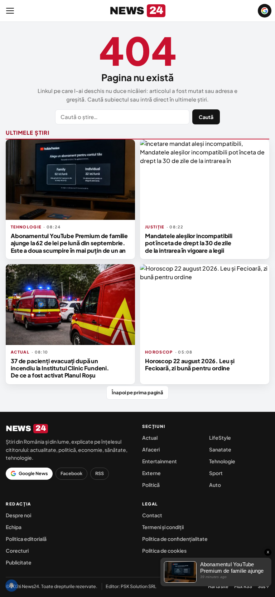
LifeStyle (220, 437)
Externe (151, 473)
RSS (99, 473)
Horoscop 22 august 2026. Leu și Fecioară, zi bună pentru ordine (190, 364)
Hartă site (218, 586)
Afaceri (151, 449)
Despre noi (18, 515)
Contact (152, 515)
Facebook (71, 473)
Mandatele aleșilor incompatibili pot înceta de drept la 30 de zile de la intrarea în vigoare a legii (188, 243)
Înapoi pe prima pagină (137, 392)
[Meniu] (10, 11)
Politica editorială (26, 539)
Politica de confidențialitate (175, 539)
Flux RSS (243, 586)
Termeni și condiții (163, 527)
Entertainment (159, 461)
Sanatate (220, 449)
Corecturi (17, 550)
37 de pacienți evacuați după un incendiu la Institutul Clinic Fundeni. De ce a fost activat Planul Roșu (60, 368)
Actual (150, 437)
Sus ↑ (263, 586)
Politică (151, 485)
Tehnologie (222, 461)
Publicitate (19, 562)
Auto (215, 485)
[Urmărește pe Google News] (264, 11)
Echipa (13, 527)
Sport (216, 473)
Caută (206, 117)
